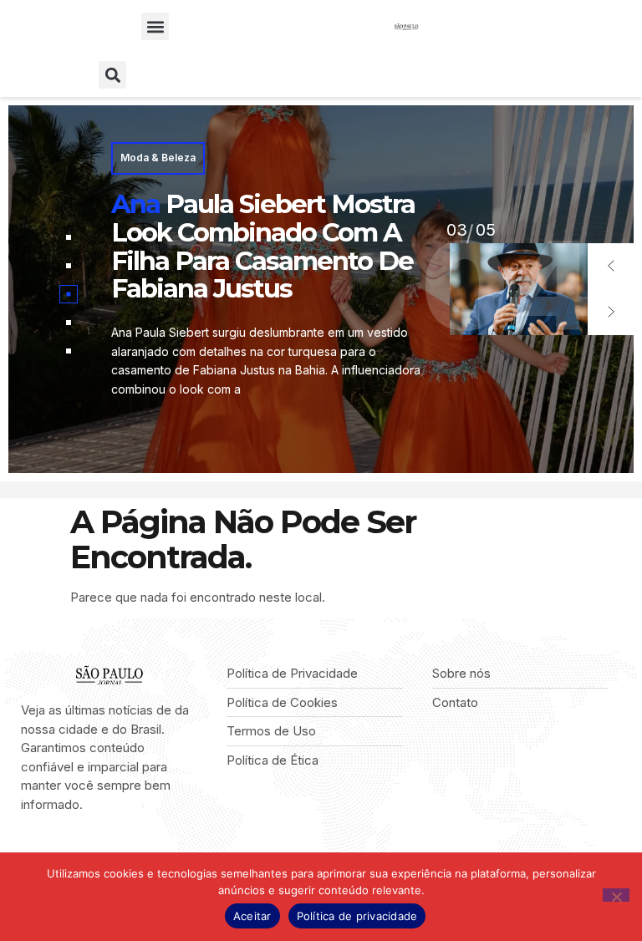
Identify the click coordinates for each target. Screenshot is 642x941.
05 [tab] (456, 230)
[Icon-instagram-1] (78, 848)
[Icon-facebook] (26, 848)
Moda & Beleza (158, 157)
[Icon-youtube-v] (104, 848)
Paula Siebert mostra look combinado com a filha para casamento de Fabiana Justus (263, 246)
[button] (155, 26)
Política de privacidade (357, 916)
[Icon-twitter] (52, 848)
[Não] (616, 895)
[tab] (68, 237)
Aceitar (252, 916)
